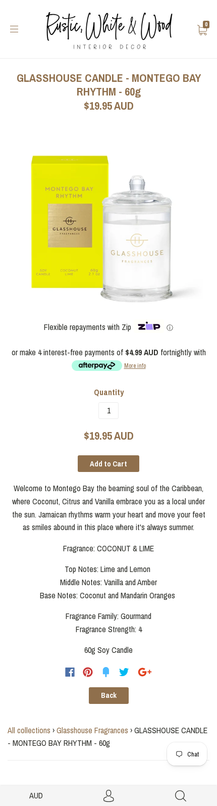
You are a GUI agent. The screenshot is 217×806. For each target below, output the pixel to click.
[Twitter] (124, 672)
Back (109, 695)
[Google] (144, 672)
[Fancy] (106, 672)
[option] (108, 222)
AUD (36, 795)
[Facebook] (70, 672)
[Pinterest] (88, 672)
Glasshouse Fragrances (92, 730)
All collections (29, 730)
